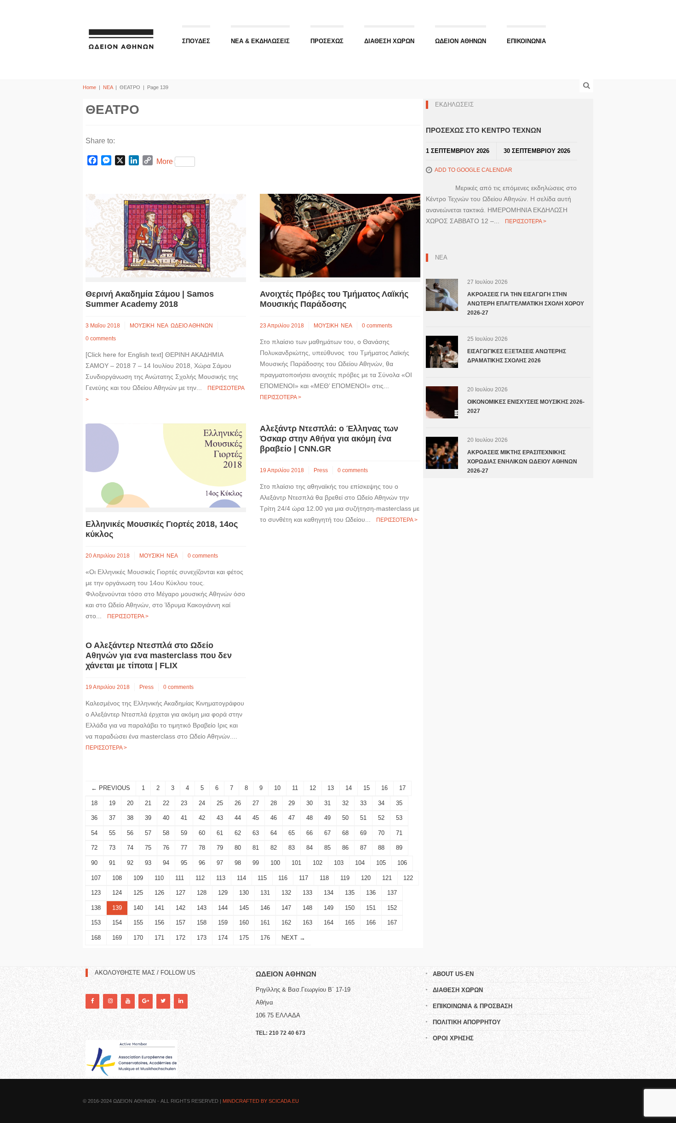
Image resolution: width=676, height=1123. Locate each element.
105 (381, 862)
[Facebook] (92, 1001)
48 (309, 817)
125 (138, 892)
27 (255, 803)
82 (273, 847)
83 (291, 847)
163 (307, 922)
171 (159, 937)
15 (366, 787)
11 (295, 787)
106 (402, 862)
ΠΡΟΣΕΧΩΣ (327, 41)
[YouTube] (128, 1001)
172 (180, 937)
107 (96, 878)
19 (112, 803)
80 (238, 847)
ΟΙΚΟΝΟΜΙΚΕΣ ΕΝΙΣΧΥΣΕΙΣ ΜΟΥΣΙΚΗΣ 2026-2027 (525, 406)
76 (166, 847)
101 (296, 862)
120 (366, 878)
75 (148, 847)
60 (202, 833)
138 (96, 907)
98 (238, 862)
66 (309, 833)
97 (220, 862)
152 (392, 907)
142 (180, 907)
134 (328, 892)
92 (130, 862)
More (164, 161)
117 (303, 878)
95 (184, 862)
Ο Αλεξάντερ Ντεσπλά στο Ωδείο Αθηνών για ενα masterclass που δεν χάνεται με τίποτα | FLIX (159, 655)
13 (330, 787)
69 (363, 833)
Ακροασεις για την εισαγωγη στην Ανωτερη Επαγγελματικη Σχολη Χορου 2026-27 (525, 303)
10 (277, 787)
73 (112, 847)
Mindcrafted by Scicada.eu (261, 1101)
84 (309, 847)
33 (363, 803)
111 (179, 878)
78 (202, 847)
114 (241, 878)
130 (244, 892)
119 (344, 878)
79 (220, 847)
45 (255, 817)
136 (371, 892)
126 (159, 892)
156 (159, 922)
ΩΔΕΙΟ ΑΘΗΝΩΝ (192, 325)
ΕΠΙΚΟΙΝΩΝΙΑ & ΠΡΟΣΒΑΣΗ (472, 1006)
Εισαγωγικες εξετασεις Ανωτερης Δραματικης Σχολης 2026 (516, 356)
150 (350, 907)
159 (223, 922)
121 (387, 878)
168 (96, 937)
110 (159, 878)
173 (201, 937)
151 (371, 907)
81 (255, 847)
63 (255, 833)
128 (201, 892)
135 (350, 892)
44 (238, 817)
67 (327, 833)
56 (130, 833)
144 (223, 907)
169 (117, 937)
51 (363, 817)
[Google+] (145, 1001)
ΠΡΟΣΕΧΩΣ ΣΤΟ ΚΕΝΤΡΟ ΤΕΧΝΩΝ (483, 130)
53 (399, 817)
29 (291, 803)
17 (402, 787)
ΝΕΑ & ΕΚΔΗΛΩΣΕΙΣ (260, 41)
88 (381, 847)
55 (112, 833)
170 (138, 937)
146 (265, 907)
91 (112, 862)
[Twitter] (163, 1001)
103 (339, 862)
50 (345, 817)
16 (384, 787)
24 (202, 803)
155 (138, 922)
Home (89, 87)
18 (94, 803)
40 (166, 817)
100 (275, 862)
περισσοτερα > (280, 397)
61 (220, 833)
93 (148, 862)
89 (399, 847)
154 (117, 922)
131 (265, 892)
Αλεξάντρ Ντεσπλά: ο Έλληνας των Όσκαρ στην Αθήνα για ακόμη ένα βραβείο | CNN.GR (329, 438)
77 (184, 847)
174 (223, 937)
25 (220, 803)
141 (159, 907)
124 (117, 892)
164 (328, 922)
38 (130, 817)
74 (130, 847)
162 (286, 922)
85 (327, 847)
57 (148, 833)
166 (371, 922)
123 (96, 892)
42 (202, 817)
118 (324, 878)
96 (202, 862)
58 (166, 833)
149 (328, 907)
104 (360, 862)
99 (255, 862)
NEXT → (293, 937)
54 (94, 833)
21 (148, 803)
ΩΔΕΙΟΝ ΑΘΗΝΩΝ (460, 41)
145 (244, 907)
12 (312, 787)
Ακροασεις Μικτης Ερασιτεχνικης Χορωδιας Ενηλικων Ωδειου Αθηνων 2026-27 (522, 461)
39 (148, 817)
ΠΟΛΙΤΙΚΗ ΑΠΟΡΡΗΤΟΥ (467, 1022)
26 (238, 803)
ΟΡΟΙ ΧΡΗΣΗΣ (453, 1038)
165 (350, 922)
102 (317, 862)
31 (327, 803)
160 (244, 922)
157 (180, 922)
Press (321, 470)
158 (201, 922)
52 (381, 817)
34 (381, 803)
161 (265, 922)
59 (184, 833)
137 (392, 892)
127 (180, 892)
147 (286, 907)
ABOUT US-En (453, 974)
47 (291, 817)
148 (307, 907)
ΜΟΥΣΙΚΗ (142, 325)
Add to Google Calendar (473, 170)
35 (399, 803)
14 (348, 787)
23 (184, 803)
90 (94, 862)
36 (94, 817)
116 (282, 878)
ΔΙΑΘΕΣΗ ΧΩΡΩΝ (389, 41)
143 (201, 907)
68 (345, 833)
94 (166, 862)
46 (273, 817)
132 (286, 892)
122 (408, 878)
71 (399, 833)
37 (112, 817)
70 (381, 833)
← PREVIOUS (110, 787)
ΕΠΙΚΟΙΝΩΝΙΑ (526, 41)
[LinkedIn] (181, 1001)
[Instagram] (110, 1001)
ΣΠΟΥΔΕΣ (196, 41)
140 (138, 907)
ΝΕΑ (108, 87)
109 (138, 878)
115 (262, 878)
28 (273, 803)
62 (238, 833)
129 (223, 892)
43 (220, 817)
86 (345, 847)
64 (273, 833)
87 (363, 847)
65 (291, 833)
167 (392, 922)
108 (117, 878)
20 (130, 803)
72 (94, 847)
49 (327, 817)
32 (345, 803)
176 (265, 937)
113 (220, 878)
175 (244, 937)
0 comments (101, 338)
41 (184, 817)
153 (96, 922)
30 (309, 803)
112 (200, 878)
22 (166, 803)
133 (307, 892)
